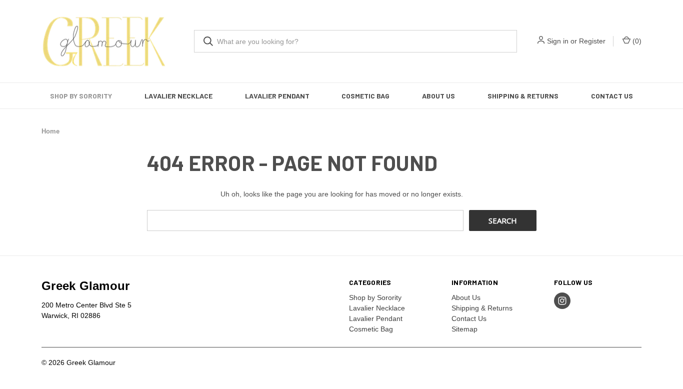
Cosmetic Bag (366, 96)
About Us (438, 96)
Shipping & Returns (523, 96)
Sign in (557, 41)
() (636, 41)
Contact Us (612, 96)
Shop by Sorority (81, 96)
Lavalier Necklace (178, 96)
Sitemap (465, 329)
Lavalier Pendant (277, 96)
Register (592, 41)
